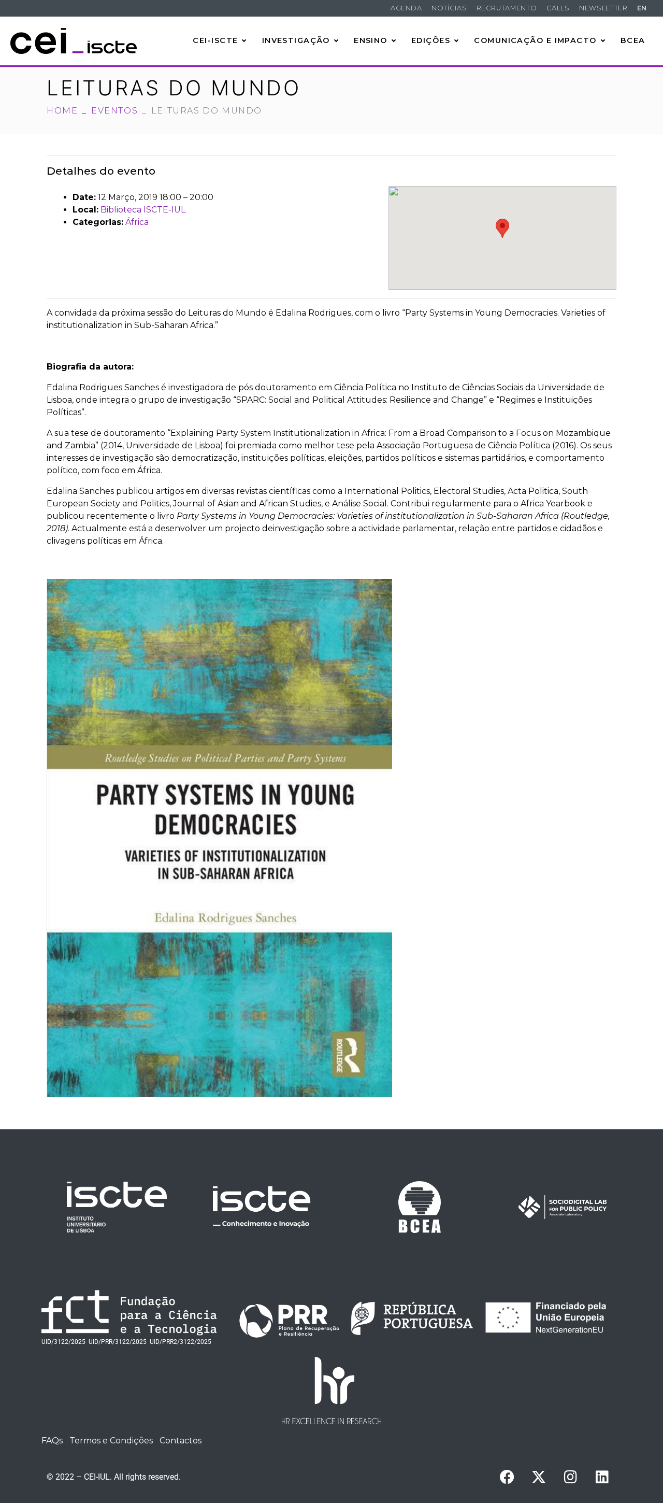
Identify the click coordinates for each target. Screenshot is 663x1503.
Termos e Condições (111, 1440)
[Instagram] (570, 1477)
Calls (558, 8)
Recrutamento (507, 8)
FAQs (52, 1440)
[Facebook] (507, 1477)
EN (642, 8)
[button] (502, 228)
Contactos (180, 1440)
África (137, 222)
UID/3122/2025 (63, 1341)
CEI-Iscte (215, 40)
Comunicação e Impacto (535, 40)
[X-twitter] (538, 1477)
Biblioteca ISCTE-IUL (142, 210)
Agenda (406, 8)
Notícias (449, 8)
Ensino (370, 40)
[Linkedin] (601, 1477)
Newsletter (603, 8)
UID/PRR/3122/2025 (118, 1341)
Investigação (296, 40)
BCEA (633, 40)
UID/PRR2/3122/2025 (180, 1341)
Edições (430, 40)
